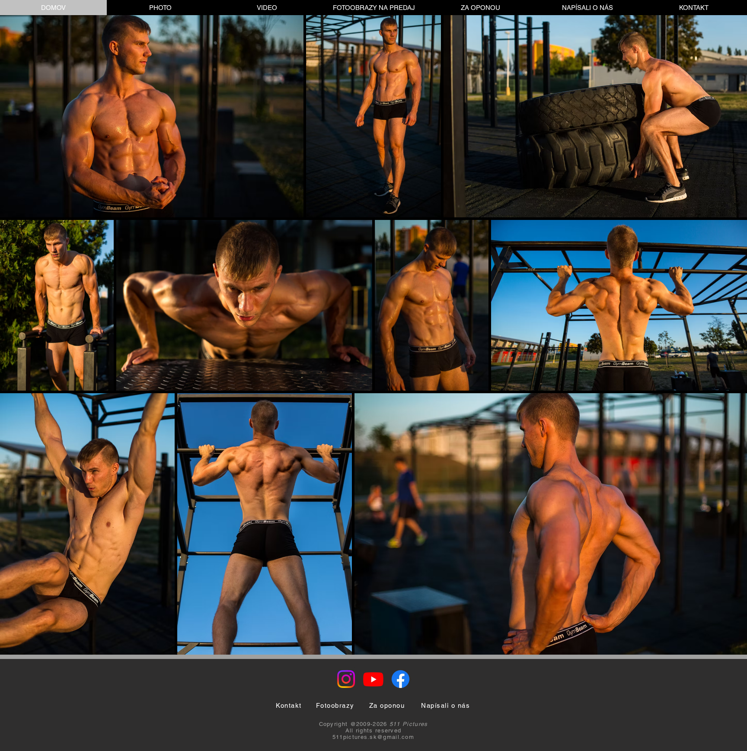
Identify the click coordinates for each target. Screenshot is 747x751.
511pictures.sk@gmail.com (373, 737)
